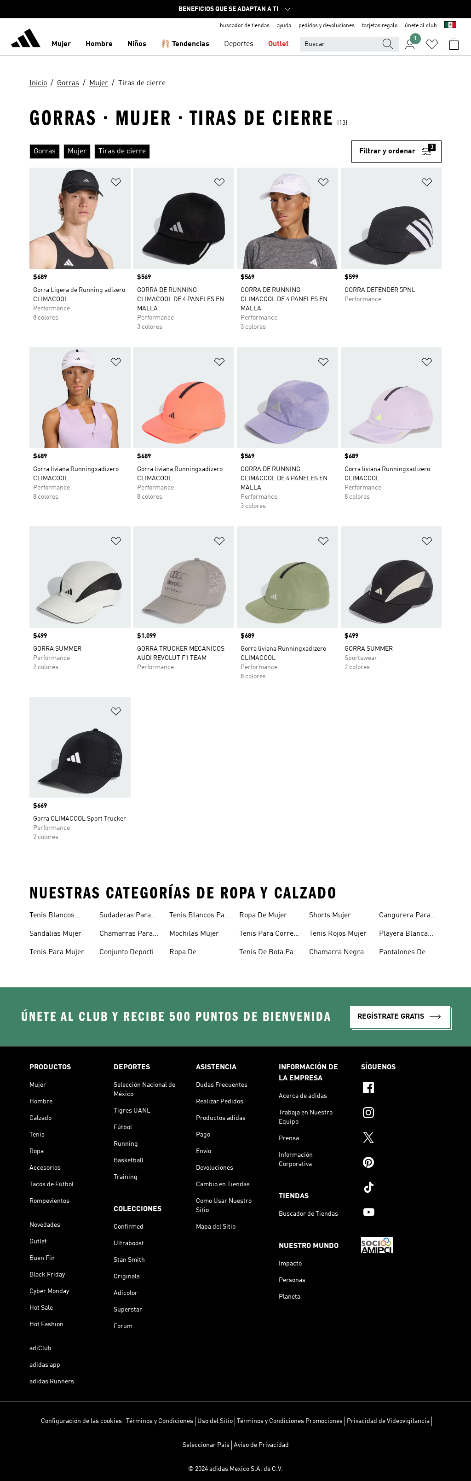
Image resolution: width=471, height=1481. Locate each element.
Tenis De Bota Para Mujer (269, 953)
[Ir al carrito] (454, 44)
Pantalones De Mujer (402, 953)
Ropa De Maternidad (187, 953)
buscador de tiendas (245, 26)
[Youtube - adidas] (401, 1213)
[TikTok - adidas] (401, 1188)
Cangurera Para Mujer (405, 916)
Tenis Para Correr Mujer (268, 934)
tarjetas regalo (379, 26)
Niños (136, 44)
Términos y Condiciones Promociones (290, 1421)
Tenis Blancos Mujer (52, 916)
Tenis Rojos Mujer (338, 934)
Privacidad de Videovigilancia (388, 1421)
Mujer (61, 44)
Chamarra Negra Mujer (336, 953)
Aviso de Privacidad (261, 1445)
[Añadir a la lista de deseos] (116, 184)
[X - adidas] (401, 1138)
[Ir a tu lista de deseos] (432, 44)
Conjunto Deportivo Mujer (130, 953)
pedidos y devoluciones (327, 26)
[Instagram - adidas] (401, 1114)
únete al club (421, 26)
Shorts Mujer (330, 915)
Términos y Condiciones (159, 1421)
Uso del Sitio (215, 1421)
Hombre (99, 44)
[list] (190, 151)
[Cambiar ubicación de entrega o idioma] (450, 25)
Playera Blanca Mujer (403, 934)
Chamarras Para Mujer (126, 934)
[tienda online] (25, 40)
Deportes (238, 44)
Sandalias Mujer (55, 934)
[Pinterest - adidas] (401, 1163)
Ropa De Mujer (263, 915)
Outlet (278, 44)
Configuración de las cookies (81, 1421)
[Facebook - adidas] (401, 1089)
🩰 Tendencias (185, 44)
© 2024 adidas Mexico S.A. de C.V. (235, 1469)
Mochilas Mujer (194, 934)
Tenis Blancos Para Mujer (200, 916)
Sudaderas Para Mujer (125, 916)
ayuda (284, 26)
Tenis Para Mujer (56, 952)
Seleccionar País (206, 1445)
